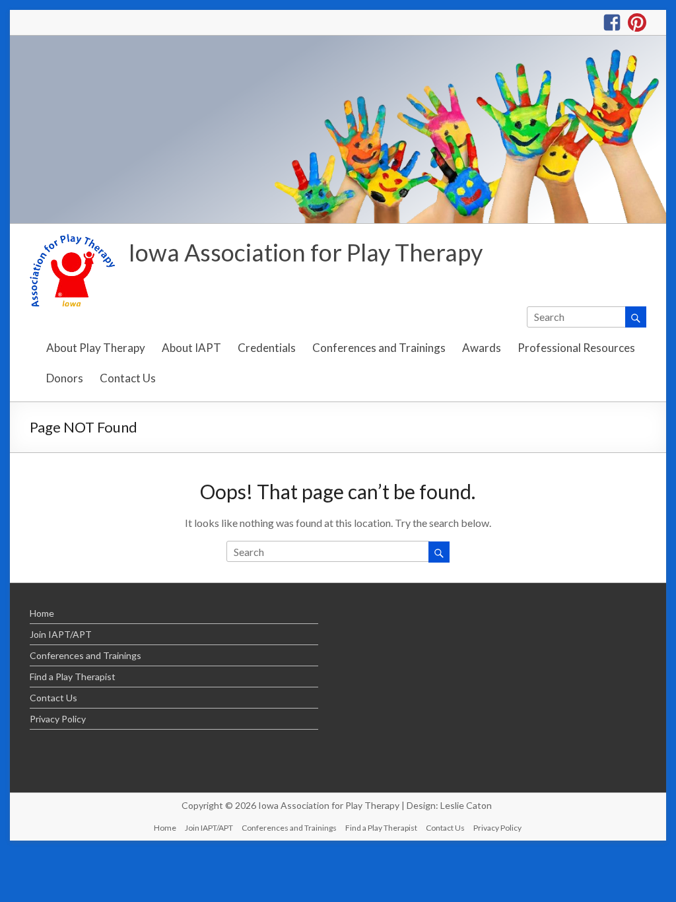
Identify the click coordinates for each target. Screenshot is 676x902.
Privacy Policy (58, 718)
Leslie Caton (466, 805)
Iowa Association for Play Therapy (305, 252)
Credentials (267, 348)
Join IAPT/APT (61, 634)
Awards (481, 348)
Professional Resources (576, 348)
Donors (64, 378)
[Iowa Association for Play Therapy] (337, 42)
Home (42, 613)
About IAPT (191, 348)
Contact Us (128, 378)
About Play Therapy (95, 348)
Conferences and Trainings (379, 348)
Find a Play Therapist (73, 676)
